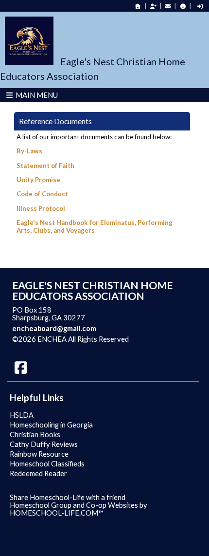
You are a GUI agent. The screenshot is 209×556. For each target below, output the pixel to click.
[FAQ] (182, 6)
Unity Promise (38, 180)
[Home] (138, 6)
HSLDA (22, 415)
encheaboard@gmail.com (54, 328)
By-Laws (29, 151)
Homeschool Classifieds (47, 464)
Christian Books (35, 434)
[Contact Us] (168, 6)
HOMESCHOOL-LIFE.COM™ (57, 513)
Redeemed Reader (38, 473)
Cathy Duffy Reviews (44, 444)
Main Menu (36, 95)
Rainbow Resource (39, 454)
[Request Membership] (153, 6)
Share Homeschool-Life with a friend (67, 497)
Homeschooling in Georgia (51, 425)
